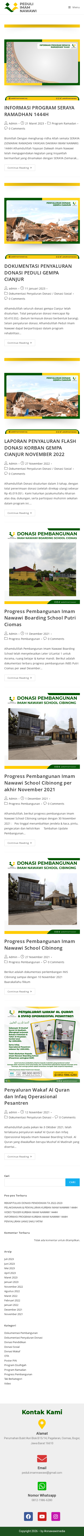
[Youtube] (42, 1516)
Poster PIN (10, 1360)
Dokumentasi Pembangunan (21, 1333)
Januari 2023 (11, 1282)
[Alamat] (42, 1424)
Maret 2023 (10, 1277)
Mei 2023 (9, 1268)
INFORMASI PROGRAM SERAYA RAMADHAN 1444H (39, 110)
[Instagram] (55, 1516)
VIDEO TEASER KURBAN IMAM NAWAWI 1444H (31, 1212)
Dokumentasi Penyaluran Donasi (30, 293)
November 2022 (13, 1286)
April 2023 (10, 1273)
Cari (6, 1176)
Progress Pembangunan (24, 639)
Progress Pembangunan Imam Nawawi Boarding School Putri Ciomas (40, 618)
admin (13, 288)
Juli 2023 (9, 1259)
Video (7, 1383)
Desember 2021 (13, 1309)
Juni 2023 (9, 1263)
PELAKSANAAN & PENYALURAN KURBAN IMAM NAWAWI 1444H (41, 1207)
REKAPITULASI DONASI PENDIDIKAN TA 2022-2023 (33, 1203)
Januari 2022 (11, 1305)
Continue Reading (21, 166)
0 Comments (17, 128)
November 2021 (13, 1314)
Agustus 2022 (12, 1291)
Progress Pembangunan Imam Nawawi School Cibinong (39, 944)
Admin (13, 123)
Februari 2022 (12, 1300)
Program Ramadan (64, 123)
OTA (6, 1356)
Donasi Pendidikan (15, 1342)
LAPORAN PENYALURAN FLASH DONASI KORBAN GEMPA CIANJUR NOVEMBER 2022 (40, 447)
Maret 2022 (10, 1296)
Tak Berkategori (13, 1379)
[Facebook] (28, 1516)
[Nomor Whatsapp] (42, 1486)
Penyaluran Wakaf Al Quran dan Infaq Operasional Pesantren (37, 1096)
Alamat (42, 1433)
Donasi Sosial (63, 293)
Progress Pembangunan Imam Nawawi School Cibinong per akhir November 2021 (39, 782)
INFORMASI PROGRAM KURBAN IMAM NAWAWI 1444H (36, 1216)
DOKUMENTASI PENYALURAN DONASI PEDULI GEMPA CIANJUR (38, 272)
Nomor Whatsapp (42, 1495)
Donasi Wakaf (12, 1351)
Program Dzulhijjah (15, 1365)
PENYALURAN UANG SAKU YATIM (23, 1221)
